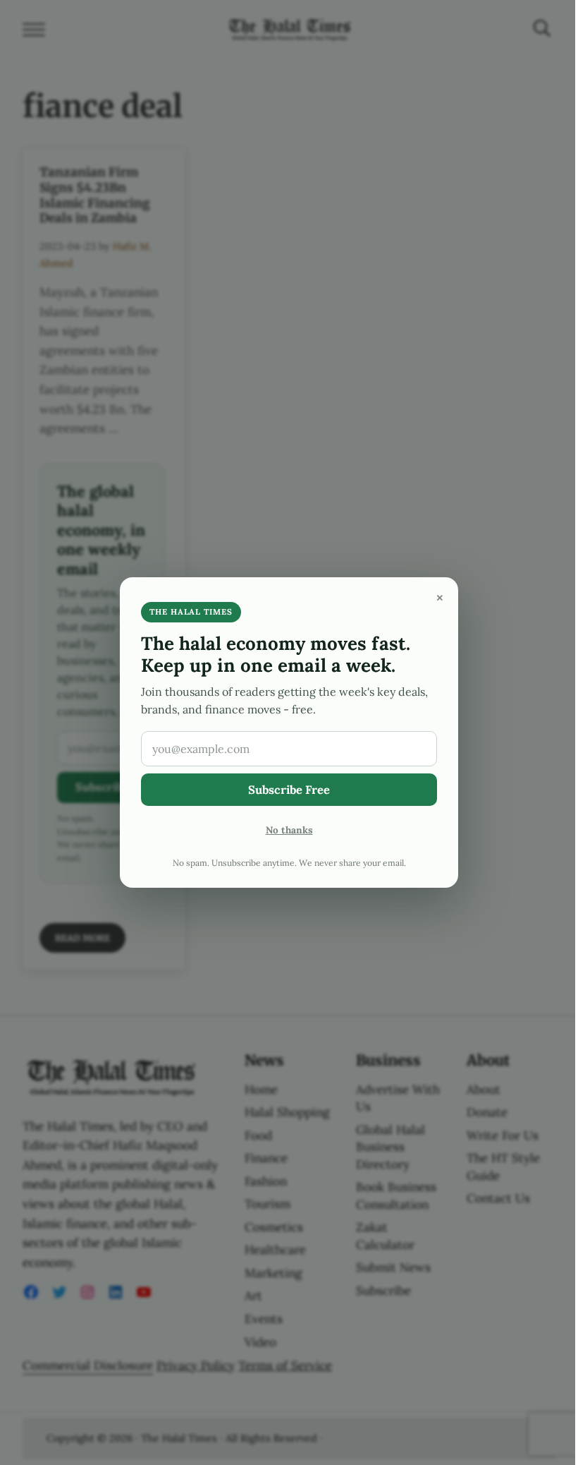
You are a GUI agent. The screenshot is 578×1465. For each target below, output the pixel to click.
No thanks (289, 830)
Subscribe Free (289, 789)
